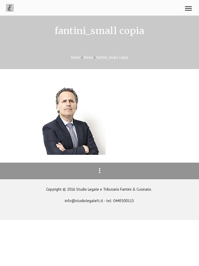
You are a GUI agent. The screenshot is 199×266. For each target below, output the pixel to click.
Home (76, 57)
